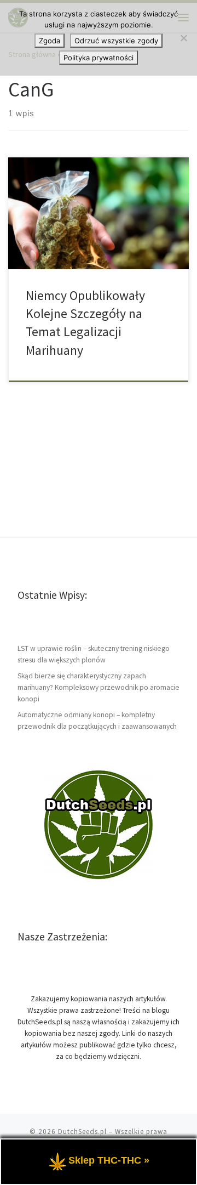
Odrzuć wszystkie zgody (116, 40)
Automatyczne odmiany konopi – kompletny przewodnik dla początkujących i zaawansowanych (97, 720)
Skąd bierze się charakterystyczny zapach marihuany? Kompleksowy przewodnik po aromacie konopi (98, 687)
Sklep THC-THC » (108, 1160)
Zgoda (49, 40)
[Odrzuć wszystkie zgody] (183, 37)
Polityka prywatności (98, 57)
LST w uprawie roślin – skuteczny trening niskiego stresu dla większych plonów (94, 654)
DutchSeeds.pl (82, 1131)
